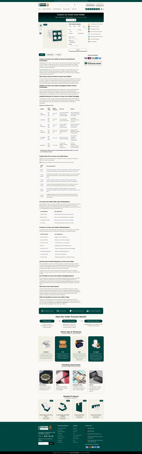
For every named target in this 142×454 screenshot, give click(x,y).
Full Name (71, 33)
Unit (83, 26)
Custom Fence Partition (96, 414)
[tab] (42, 54)
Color (70, 29)
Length (70, 26)
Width (74, 26)
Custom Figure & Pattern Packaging (66, 17)
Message (70, 44)
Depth (79, 26)
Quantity (79, 29)
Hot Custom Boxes (43, 69)
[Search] (75, 4)
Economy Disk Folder (79, 414)
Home (39, 9)
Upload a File (71, 40)
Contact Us (74, 9)
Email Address (80, 33)
